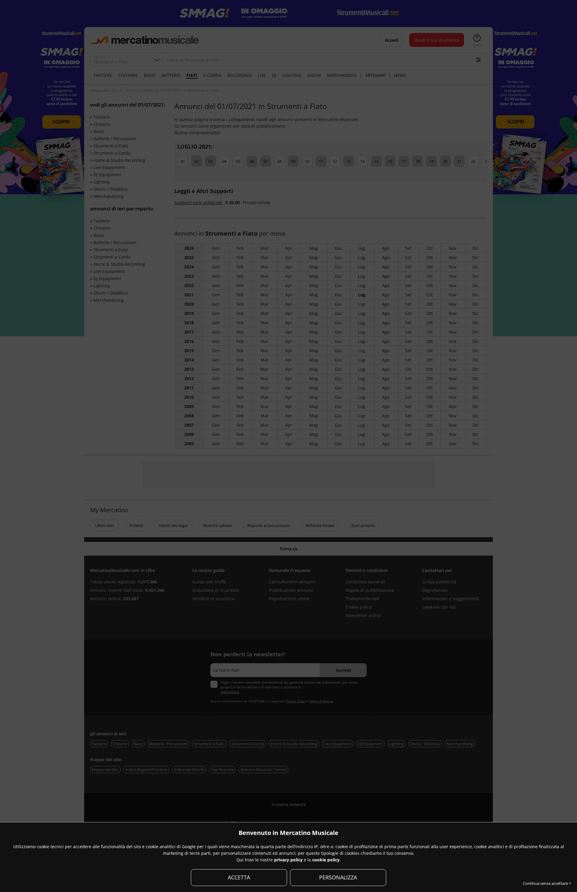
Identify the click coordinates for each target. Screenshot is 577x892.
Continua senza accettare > (547, 883)
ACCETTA (239, 877)
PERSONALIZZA (338, 877)
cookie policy (326, 860)
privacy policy (288, 860)
